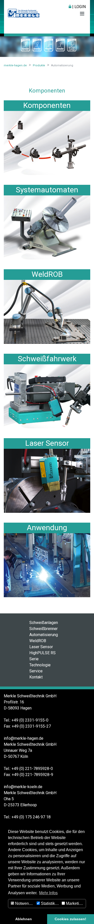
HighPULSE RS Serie (42, 655)
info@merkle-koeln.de (23, 786)
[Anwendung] (47, 564)
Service (36, 671)
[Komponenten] (47, 142)
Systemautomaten (47, 189)
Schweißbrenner (43, 628)
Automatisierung (43, 634)
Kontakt (36, 677)
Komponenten (47, 105)
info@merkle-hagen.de (23, 738)
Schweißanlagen (43, 622)
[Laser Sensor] (47, 480)
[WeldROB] (47, 311)
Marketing (74, 903)
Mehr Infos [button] (48, 893)
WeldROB (47, 274)
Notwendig (24, 903)
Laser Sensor (47, 443)
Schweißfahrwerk (47, 358)
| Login (78, 6)
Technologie (40, 665)
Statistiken (49, 903)
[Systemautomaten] (47, 227)
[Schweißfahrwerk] (47, 396)
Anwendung (47, 527)
